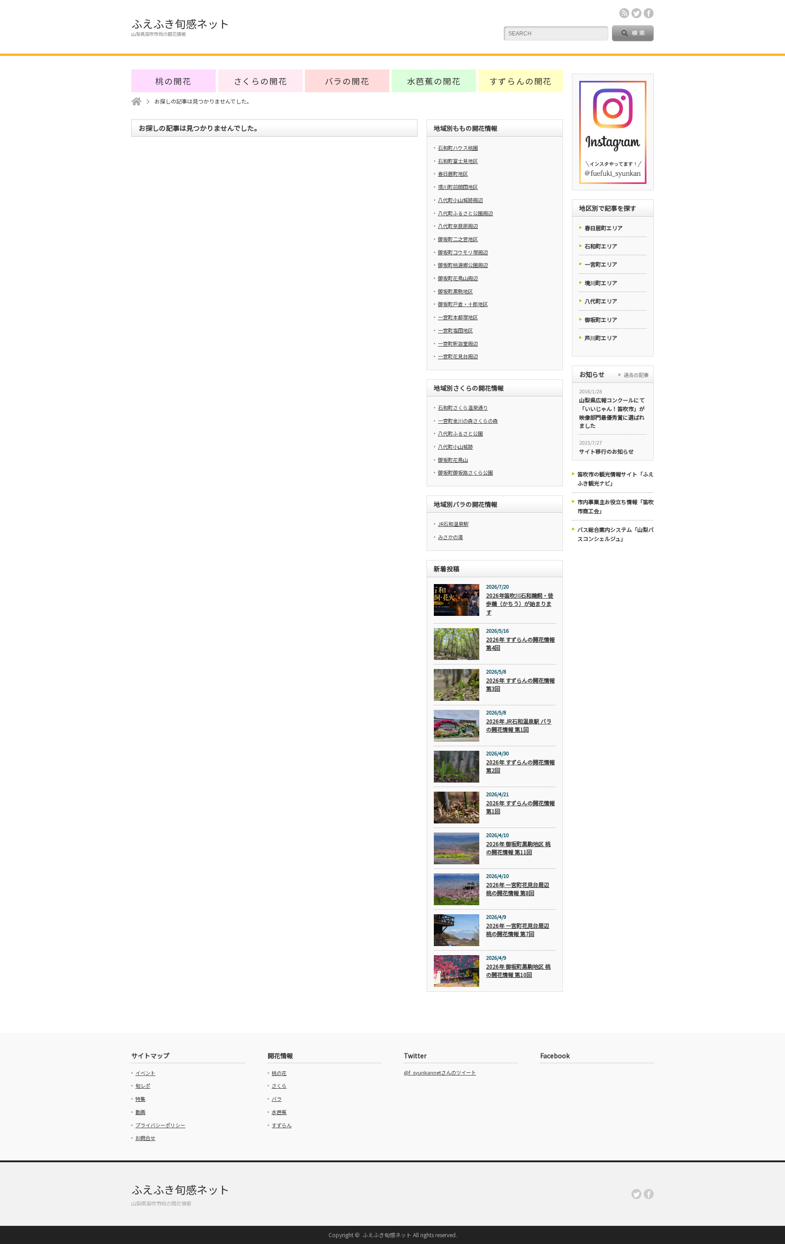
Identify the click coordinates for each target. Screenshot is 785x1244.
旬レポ (142, 1085)
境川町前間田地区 (458, 186)
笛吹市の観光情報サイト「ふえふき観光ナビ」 (615, 478)
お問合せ (145, 1137)
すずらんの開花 (520, 81)
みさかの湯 (450, 536)
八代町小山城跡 (455, 446)
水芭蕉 (279, 1111)
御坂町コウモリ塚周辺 (463, 252)
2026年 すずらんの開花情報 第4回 (520, 643)
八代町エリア (601, 301)
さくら (279, 1085)
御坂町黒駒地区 (455, 291)
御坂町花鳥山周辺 (458, 278)
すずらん (282, 1125)
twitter (636, 13)
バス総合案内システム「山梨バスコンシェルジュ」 (615, 533)
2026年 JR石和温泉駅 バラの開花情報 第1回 (518, 725)
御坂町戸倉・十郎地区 (463, 303)
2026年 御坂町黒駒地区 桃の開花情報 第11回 (518, 848)
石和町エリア (601, 246)
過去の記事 (636, 374)
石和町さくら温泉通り (463, 407)
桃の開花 (173, 81)
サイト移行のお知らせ (606, 451)
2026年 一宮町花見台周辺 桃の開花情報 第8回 (517, 889)
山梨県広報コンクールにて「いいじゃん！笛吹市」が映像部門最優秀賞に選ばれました (612, 412)
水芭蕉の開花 (434, 81)
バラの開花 (347, 81)
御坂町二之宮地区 (458, 239)
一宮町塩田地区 (455, 330)
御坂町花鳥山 (453, 459)
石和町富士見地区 (458, 160)
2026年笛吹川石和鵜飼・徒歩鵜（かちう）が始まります (519, 603)
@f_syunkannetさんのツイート (440, 1072)
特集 (140, 1098)
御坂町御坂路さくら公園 (465, 472)
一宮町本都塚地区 (458, 317)
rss (624, 13)
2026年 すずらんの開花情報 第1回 (520, 807)
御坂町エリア (601, 319)
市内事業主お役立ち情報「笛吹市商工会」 (615, 506)
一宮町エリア (601, 264)
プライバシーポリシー (160, 1125)
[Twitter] (636, 1194)
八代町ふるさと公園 (460, 433)
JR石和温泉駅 (453, 523)
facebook (649, 13)
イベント (145, 1072)
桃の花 (279, 1072)
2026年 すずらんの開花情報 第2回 (520, 766)
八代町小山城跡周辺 (460, 199)
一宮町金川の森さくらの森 (468, 420)
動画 (140, 1111)
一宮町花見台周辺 (458, 356)
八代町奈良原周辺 (458, 225)
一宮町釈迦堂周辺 (458, 343)
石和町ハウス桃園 (458, 147)
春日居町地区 (453, 173)
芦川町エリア (601, 338)
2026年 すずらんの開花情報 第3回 (520, 684)
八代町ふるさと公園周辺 (465, 213)
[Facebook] (649, 1194)
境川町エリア (601, 283)
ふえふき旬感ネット (180, 23)
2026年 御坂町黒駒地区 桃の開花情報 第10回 (518, 970)
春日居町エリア (604, 228)
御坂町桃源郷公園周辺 (463, 264)
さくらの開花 (261, 81)
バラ (277, 1098)
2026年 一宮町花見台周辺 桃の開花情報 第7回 (517, 930)
